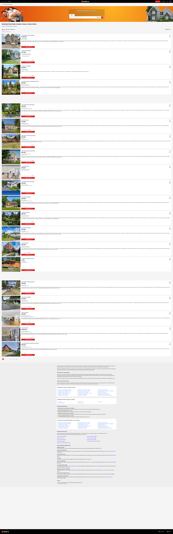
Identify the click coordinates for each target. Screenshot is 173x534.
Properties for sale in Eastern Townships (84, 390)
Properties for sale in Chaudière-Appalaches (64, 390)
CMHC (100, 448)
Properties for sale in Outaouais (63, 395)
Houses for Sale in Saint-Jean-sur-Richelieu (93, 441)
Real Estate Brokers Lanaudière (63, 424)
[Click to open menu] (170, 1)
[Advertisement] (29, 99)
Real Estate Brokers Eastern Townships (84, 423)
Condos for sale (80, 401)
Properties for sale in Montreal (82, 394)
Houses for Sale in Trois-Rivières (92, 436)
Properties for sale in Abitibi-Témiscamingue (64, 389)
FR (167, 1)
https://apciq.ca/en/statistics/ (62, 483)
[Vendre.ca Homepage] (2, 4)
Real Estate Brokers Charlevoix (102, 422)
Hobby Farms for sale (61, 402)
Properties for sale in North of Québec (104, 394)
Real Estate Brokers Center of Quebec (84, 422)
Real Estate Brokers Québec (82, 428)
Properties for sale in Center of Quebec (84, 389)
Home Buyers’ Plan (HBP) (96, 466)
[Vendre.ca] (6, 531)
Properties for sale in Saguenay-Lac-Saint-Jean (105, 395)
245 (13, 359)
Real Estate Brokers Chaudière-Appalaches (64, 423)
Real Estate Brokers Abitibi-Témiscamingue (64, 422)
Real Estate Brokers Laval (102, 424)
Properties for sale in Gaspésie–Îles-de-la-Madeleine (106, 390)
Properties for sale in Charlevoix (103, 389)
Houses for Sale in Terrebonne (61, 436)
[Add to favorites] (170, 35)
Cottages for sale (80, 402)
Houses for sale (60, 401)
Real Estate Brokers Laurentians (83, 424)
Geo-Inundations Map (88, 459)
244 (11, 359)
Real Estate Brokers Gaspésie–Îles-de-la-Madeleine (106, 423)
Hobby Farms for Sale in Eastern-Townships (63, 442)
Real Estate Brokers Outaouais (62, 428)
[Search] (102, 17)
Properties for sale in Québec (82, 395)
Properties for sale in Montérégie (63, 394)
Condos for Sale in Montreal (61, 439)
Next (16, 359)
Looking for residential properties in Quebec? (9, 26)
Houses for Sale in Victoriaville (91, 439)
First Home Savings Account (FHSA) (73, 466)
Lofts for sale (100, 401)
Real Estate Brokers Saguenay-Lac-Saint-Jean (105, 428)
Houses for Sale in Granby (61, 441)
